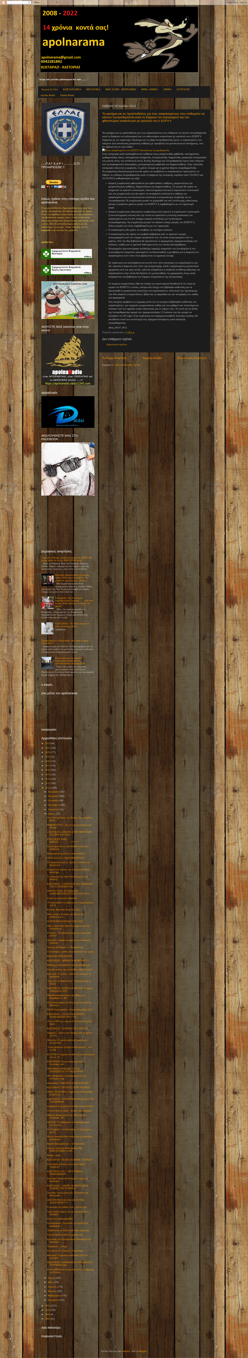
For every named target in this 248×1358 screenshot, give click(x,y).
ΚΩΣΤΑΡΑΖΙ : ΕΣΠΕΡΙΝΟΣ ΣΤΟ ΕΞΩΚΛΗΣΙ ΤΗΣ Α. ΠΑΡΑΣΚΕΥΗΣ (70, 885)
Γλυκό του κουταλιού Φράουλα (62, 898)
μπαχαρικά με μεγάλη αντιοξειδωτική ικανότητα (70, 1106)
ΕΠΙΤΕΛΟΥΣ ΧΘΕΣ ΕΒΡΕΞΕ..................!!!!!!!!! (62, 840)
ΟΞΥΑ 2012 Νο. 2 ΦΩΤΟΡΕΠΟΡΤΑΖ (65, 858)
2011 (47, 1305)
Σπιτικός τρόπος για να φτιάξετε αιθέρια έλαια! (70, 969)
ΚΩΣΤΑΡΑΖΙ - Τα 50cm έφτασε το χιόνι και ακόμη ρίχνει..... (72, 625)
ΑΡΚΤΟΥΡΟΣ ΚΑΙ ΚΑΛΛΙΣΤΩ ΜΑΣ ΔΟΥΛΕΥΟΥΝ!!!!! (65, 1201)
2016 (47, 770)
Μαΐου (51, 1282)
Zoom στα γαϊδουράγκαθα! (60, 1218)
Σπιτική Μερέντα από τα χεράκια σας (65, 1234)
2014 (47, 779)
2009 (47, 1314)
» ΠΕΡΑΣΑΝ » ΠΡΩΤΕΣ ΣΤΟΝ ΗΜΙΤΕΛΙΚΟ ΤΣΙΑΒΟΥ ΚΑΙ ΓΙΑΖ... (69, 833)
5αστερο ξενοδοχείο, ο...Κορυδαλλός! (65, 947)
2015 (47, 774)
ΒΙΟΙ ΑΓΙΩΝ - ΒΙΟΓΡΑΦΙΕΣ (121, 89)
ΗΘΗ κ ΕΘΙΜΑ (149, 89)
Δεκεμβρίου (53, 791)
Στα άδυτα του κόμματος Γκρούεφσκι (65, 1250)
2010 (47, 1310)
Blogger (142, 1351)
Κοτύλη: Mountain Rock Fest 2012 (63, 909)
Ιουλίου (51, 814)
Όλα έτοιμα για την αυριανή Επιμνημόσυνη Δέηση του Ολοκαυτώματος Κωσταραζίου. (70, 661)
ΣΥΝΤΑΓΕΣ (183, 89)
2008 (47, 1319)
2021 (47, 748)
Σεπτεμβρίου (54, 805)
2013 (47, 783)
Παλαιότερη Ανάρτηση (192, 358)
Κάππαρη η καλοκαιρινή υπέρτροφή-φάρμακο (69, 965)
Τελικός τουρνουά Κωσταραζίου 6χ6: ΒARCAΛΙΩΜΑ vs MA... (65, 1149)
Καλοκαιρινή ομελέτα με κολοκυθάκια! (66, 853)
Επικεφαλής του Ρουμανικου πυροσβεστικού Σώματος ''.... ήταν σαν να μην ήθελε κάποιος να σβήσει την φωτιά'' (74, 602)
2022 (47, 743)
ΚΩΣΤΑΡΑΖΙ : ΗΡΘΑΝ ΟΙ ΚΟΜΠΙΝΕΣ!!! (68, 960)
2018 (47, 761)
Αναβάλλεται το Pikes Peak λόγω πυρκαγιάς (68, 1230)
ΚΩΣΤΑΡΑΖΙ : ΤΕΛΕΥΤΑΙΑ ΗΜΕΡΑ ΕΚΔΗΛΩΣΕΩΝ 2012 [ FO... (65, 1015)
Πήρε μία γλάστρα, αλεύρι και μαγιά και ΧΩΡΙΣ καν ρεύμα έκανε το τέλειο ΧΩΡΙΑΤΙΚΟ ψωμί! (66, 559)
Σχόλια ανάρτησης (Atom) (127, 365)
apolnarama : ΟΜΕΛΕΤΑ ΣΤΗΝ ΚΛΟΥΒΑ (68, 1083)
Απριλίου (52, 1287)
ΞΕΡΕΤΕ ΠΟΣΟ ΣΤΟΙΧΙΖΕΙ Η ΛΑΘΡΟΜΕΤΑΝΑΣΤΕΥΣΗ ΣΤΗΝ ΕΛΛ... (69, 892)
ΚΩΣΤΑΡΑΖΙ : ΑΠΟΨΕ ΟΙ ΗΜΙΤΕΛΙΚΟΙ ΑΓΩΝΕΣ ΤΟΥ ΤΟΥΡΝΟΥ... (67, 1187)
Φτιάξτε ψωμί (53, 1155)
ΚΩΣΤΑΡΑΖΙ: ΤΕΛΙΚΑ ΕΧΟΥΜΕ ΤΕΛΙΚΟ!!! (70, 1159)
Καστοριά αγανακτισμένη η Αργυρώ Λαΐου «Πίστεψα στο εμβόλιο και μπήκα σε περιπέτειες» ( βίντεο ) (72, 578)
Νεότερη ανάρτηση (114, 358)
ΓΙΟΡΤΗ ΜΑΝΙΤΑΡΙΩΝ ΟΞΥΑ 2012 (65, 921)
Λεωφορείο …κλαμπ (57, 1246)
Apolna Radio (47, 95)
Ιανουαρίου (53, 1300)
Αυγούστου (53, 809)
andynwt (126, 1351)
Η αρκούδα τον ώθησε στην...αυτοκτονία (67, 1207)
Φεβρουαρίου (54, 1295)
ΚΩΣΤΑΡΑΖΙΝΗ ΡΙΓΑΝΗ (59, 956)
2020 (47, 752)
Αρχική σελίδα (49, 89)
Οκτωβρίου (53, 800)
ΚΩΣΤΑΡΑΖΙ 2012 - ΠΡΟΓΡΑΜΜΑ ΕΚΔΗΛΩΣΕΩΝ (64, 1172)
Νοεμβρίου (53, 796)
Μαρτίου (52, 1291)
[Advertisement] (66, 522)
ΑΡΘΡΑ (167, 89)
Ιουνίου (51, 1278)
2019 (47, 756)
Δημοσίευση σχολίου (116, 344)
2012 (47, 788)
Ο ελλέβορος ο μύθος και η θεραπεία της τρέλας (70, 951)
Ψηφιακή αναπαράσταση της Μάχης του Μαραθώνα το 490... (66, 996)
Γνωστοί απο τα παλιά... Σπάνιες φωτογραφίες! (69, 1110)
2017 (47, 765)
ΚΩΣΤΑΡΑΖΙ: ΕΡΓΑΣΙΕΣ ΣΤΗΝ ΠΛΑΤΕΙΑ (68, 1087)
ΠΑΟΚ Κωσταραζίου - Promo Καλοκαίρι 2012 (69, 1009)
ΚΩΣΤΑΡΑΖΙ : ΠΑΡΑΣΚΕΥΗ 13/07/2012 (67, 1028)
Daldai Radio (67, 95)
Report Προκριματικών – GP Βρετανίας (66, 1143)
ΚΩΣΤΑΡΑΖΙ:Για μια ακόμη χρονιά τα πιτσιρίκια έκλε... (65, 1062)
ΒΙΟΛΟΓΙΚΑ (93, 89)
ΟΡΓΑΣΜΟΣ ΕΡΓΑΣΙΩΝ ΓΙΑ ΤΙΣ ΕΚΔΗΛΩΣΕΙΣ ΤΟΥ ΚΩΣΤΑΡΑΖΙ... (66, 1070)
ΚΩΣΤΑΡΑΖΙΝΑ (72, 89)
